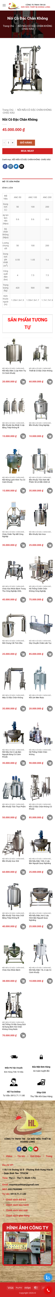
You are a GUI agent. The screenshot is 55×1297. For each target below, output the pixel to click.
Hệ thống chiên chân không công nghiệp (38, 590)
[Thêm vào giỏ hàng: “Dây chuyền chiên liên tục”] (50, 654)
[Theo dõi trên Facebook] (5, 166)
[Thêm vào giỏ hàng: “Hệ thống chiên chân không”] (50, 763)
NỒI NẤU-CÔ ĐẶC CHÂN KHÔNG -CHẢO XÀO (31, 159)
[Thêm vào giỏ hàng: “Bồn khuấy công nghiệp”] (50, 436)
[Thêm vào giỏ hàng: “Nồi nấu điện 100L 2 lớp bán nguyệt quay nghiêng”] (50, 872)
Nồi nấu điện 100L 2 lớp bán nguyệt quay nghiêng (40, 862)
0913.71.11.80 (18, 1194)
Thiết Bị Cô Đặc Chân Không (40, 371)
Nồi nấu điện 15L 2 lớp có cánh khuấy (40, 971)
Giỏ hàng (26, 142)
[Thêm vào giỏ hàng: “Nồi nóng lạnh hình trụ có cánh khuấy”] (23, 491)
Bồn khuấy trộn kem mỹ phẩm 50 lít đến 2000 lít (39, 481)
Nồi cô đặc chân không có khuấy (40, 808)
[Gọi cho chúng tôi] (30, 1149)
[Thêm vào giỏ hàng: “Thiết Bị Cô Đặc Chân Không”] (50, 382)
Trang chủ (8, 26)
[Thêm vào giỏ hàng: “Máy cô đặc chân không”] (23, 708)
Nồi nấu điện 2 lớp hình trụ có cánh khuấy (14, 372)
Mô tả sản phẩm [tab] (11, 181)
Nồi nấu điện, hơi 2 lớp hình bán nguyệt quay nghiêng (39, 917)
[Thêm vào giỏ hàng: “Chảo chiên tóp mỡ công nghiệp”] (23, 545)
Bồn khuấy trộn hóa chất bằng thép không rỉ (13, 916)
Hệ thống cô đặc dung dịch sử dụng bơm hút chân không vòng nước (14, 1026)
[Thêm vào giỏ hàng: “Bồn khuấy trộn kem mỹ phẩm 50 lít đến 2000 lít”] (50, 491)
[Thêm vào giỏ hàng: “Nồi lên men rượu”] (50, 708)
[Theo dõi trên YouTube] (35, 1149)
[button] (4, 5)
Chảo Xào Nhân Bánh (11, 970)
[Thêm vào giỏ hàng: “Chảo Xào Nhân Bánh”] (23, 981)
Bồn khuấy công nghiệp (39, 425)
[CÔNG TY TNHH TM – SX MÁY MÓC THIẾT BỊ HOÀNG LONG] (29, 5)
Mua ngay (27, 151)
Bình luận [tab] (7, 188)
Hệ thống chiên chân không (38, 753)
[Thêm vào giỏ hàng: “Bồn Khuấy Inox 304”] (23, 872)
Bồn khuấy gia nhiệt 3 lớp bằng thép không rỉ (13, 426)
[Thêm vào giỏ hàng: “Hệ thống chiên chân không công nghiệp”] (50, 600)
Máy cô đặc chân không (12, 698)
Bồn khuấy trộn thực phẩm (14, 807)
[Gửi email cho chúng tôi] (21, 166)
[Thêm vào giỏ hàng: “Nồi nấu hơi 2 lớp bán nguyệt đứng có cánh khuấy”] (23, 763)
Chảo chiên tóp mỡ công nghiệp (12, 535)
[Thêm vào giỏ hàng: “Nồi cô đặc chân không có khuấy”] (50, 817)
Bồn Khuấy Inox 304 (10, 861)
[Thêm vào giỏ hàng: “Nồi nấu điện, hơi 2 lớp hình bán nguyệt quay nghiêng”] (50, 926)
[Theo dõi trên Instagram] (10, 166)
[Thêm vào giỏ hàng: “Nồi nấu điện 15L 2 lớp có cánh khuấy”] (50, 981)
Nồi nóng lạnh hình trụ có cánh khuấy (13, 481)
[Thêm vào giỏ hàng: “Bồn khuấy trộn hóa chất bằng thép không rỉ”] (23, 926)
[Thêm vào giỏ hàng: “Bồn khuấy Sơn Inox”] (50, 545)
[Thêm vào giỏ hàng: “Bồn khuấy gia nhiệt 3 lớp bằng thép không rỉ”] (23, 436)
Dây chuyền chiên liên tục (40, 643)
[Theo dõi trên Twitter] (16, 166)
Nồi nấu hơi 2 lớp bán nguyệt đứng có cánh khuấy (11, 754)
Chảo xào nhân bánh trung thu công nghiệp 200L (14, 590)
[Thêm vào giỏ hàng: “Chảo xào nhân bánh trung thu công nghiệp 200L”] (23, 600)
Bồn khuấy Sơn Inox (37, 534)
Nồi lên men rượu (36, 698)
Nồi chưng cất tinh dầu (12, 643)
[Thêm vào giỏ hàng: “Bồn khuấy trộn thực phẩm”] (23, 817)
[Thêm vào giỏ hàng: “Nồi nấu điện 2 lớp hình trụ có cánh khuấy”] (23, 382)
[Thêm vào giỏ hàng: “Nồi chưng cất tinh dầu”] (23, 654)
